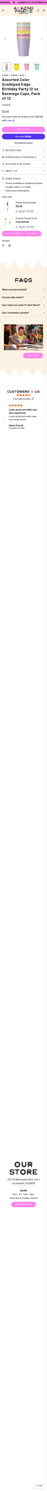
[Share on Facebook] (3, 246)
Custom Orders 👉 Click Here (22, 233)
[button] (5, 39)
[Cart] (44, 10)
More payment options (23, 143)
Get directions (23, 1204)
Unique (6, 104)
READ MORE (33, 355)
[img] (23, 395)
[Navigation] (3, 10)
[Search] (38, 10)
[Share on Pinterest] (9, 246)
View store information (17, 190)
